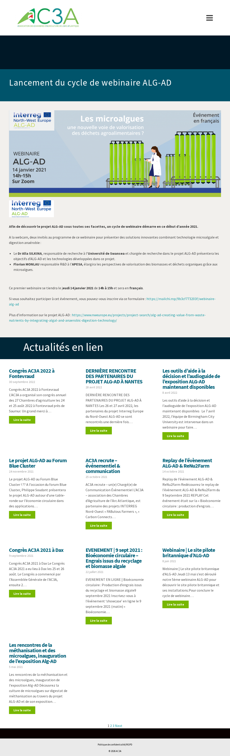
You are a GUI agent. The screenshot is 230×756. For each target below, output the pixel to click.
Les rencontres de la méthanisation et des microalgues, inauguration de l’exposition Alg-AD (37, 653)
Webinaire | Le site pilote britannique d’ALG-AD (188, 552)
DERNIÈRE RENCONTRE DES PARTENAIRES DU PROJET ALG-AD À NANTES (114, 376)
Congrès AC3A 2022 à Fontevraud (31, 373)
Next (118, 725)
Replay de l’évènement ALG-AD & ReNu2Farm (187, 463)
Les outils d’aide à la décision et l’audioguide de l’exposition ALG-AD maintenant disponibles (191, 378)
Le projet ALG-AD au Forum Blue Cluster (38, 463)
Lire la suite (22, 420)
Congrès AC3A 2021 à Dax (36, 549)
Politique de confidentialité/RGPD (115, 744)
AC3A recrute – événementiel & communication (103, 466)
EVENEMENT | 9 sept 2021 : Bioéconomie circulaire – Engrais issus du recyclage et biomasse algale (114, 558)
